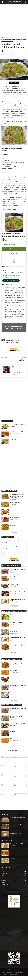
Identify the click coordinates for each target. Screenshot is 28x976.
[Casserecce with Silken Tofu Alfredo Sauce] (5, 632)
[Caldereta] (5, 527)
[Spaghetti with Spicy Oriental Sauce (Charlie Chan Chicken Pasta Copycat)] (5, 496)
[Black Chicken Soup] (5, 586)
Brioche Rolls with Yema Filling (17, 576)
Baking (3, 443)
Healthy (23, 39)
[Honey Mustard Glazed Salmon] (5, 433)
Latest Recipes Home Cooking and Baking (12, 750)
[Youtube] (14, 374)
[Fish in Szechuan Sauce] (5, 512)
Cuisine (6, 36)
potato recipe (17, 340)
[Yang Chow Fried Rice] (5, 504)
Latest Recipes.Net (10, 751)
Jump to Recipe (15, 82)
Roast (12, 41)
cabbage (7, 277)
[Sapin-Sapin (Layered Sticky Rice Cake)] (5, 571)
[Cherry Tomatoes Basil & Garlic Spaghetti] (5, 426)
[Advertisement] (14, 19)
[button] (3, 244)
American (11, 36)
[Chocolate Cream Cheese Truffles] (5, 593)
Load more (13, 532)
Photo (9, 41)
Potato (20, 39)
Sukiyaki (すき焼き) (14, 731)
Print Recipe (15, 249)
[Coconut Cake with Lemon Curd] (5, 819)
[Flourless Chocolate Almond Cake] (5, 826)
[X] (12, 374)
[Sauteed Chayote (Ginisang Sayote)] (5, 718)
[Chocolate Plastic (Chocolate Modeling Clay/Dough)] (5, 834)
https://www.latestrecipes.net (18, 368)
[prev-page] (2, 446)
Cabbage (16, 39)
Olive (6, 51)
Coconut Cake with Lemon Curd (17, 817)
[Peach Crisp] (5, 441)
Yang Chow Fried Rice (15, 502)
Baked (12, 39)
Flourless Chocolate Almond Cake (18, 824)
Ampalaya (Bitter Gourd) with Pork (18, 645)
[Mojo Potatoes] (5, 672)
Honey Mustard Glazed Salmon (17, 432)
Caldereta (12, 525)
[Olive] (2, 51)
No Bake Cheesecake (15, 517)
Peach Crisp (13, 439)
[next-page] (5, 446)
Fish (3, 435)
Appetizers (8, 39)
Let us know (13, 328)
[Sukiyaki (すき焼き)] (5, 733)
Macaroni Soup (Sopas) (15, 693)
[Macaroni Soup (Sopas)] (5, 695)
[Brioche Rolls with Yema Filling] (5, 578)
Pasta (3, 428)
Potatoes (7, 269)
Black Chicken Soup (14, 584)
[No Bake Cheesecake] (5, 519)
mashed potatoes (9, 340)
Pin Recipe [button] (15, 253)
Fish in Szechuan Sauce (15, 510)
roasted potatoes (5, 342)
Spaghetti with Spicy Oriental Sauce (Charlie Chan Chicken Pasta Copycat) (17, 496)
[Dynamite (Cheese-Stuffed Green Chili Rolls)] (5, 601)
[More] (18, 54)
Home (2, 36)
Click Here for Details (14, 541)
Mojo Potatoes (13, 670)
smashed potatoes (14, 342)
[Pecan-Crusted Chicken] (5, 617)
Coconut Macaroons (6, 359)
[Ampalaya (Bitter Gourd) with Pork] (5, 647)
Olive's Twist (4, 41)
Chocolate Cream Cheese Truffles (18, 591)
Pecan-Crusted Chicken (15, 615)
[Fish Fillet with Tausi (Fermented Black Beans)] (5, 725)
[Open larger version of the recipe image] (14, 222)
